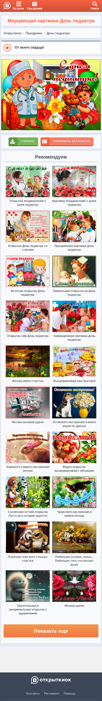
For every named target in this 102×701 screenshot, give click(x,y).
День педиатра (58, 33)
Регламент (51, 693)
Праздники (34, 33)
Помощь (70, 693)
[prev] (5, 94)
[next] (96, 94)
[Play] (7, 48)
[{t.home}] (51, 680)
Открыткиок (12, 33)
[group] (51, 47)
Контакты (33, 693)
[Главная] (5, 6)
